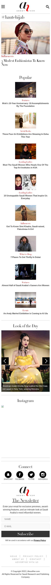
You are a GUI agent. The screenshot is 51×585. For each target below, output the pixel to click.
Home (13, 556)
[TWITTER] (31, 474)
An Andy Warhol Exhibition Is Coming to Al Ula (25, 313)
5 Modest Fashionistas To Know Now (23, 63)
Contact (35, 559)
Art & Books (25, 131)
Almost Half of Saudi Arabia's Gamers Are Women (25, 285)
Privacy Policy (40, 540)
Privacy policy (33, 556)
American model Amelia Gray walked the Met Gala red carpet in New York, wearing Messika (24, 387)
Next (46, 361)
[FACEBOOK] (19, 474)
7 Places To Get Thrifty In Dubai (26, 257)
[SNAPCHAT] (8, 474)
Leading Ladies (25, 162)
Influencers (7, 56)
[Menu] (3, 7)
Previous (5, 361)
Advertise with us (26, 562)
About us (18, 559)
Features (25, 100)
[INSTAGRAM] (42, 474)
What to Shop (26, 254)
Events (25, 310)
